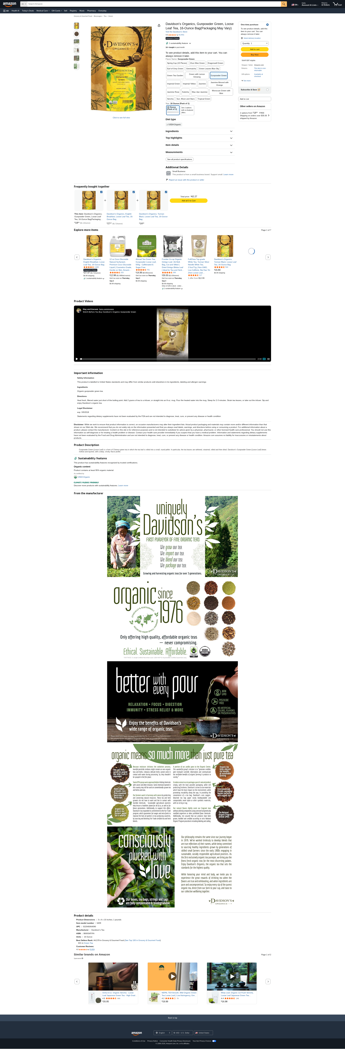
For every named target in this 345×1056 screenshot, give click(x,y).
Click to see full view (121, 118)
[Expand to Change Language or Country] (169, 1033)
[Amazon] (10, 4)
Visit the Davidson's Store (176, 32)
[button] (6, 10)
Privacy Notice (152, 1041)
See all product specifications (179, 159)
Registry (73, 11)
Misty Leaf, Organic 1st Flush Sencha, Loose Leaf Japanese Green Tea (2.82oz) (237, 994)
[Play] (76, 359)
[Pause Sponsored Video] (134, 982)
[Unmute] (268, 359)
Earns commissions (106, 309)
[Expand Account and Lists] (317, 5)
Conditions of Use (138, 1041)
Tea (105, 16)
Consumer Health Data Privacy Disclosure (175, 1041)
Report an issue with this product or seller (186, 180)
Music (82, 11)
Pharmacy (91, 11)
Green (110, 16)
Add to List (244, 99)
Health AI (15, 11)
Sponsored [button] (77, 958)
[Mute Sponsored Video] (134, 987)
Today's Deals (28, 11)
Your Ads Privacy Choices (202, 1041)
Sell (65, 11)
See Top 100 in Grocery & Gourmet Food (142, 940)
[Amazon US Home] (137, 1034)
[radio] (76, 25)
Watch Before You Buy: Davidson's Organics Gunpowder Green (109, 312)
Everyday (102, 11)
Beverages (98, 16)
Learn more (228, 174)
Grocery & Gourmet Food (83, 16)
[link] (121, 200)
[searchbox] (154, 4)
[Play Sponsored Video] (172, 976)
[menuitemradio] (264, 359)
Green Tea (88, 943)
